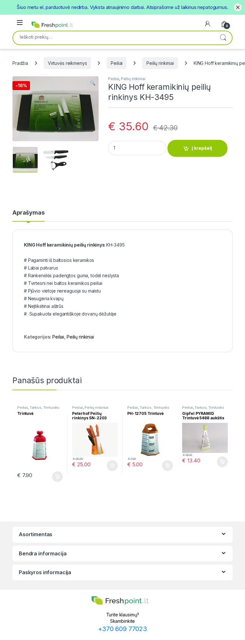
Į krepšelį (202, 148)
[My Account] (207, 23)
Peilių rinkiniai (160, 63)
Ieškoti (223, 37)
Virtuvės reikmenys (67, 63)
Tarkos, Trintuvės (44, 407)
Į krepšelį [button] (54, 476)
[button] (92, 83)
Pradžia (20, 63)
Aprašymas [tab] (28, 213)
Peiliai (116, 63)
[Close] (238, 7)
